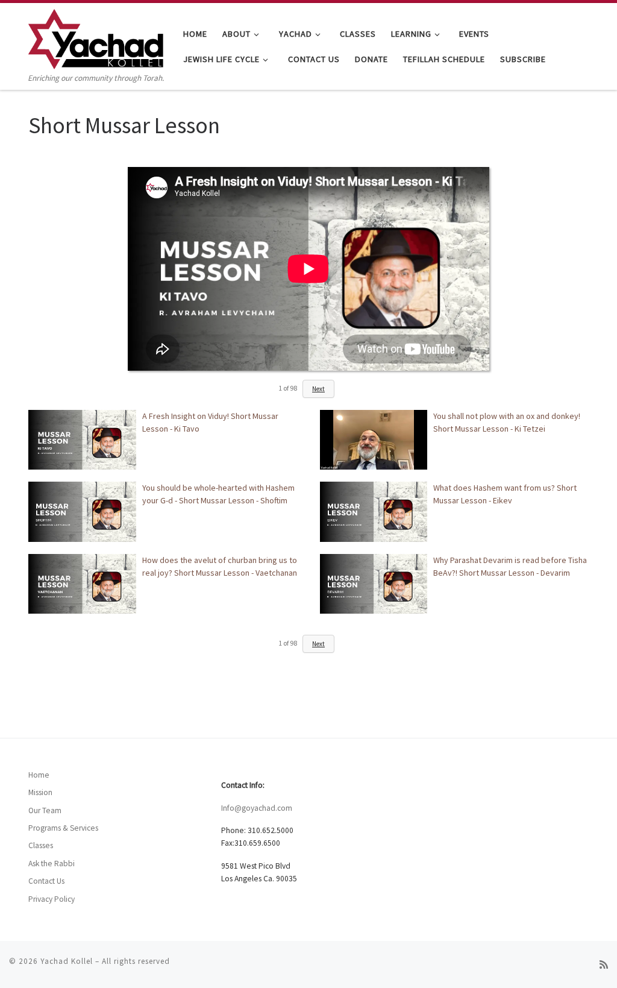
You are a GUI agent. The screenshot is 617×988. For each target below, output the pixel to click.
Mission (40, 792)
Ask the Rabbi (51, 863)
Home (38, 775)
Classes (40, 845)
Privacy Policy (51, 899)
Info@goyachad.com (256, 808)
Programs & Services (63, 828)
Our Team (44, 810)
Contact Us (46, 881)
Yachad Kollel (66, 961)
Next (318, 389)
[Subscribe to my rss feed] (604, 964)
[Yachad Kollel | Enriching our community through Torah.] (95, 37)
